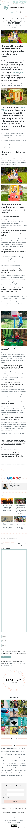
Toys (20, 773)
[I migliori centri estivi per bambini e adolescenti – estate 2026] (20, 519)
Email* (4, 790)
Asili (18, 748)
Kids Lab (13, 761)
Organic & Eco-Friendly (13, 765)
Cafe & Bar (6, 751)
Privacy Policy (7, 820)
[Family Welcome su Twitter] (20, 2)
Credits (14, 818)
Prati (4, 770)
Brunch (2, 751)
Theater (17, 773)
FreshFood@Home (5, 760)
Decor (14, 754)
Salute (22, 770)
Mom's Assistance (12, 763)
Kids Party (22, 761)
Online (5, 765)
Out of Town (22, 765)
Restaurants (15, 770)
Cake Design (12, 751)
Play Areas (12, 472)
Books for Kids (23, 748)
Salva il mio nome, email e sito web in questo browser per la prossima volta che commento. (13, 652)
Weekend (6, 775)
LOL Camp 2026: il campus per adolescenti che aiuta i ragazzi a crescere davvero (7, 509)
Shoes (2, 773)
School (25, 770)
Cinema (3, 754)
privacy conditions (18, 797)
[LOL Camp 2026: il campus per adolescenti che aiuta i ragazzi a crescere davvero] (7, 501)
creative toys (4, 472)
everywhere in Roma (11, 757)
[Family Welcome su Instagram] (17, 2)
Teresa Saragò (16, 25)
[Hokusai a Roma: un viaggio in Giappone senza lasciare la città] (7, 519)
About (4, 808)
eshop (3, 757)
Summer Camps (10, 773)
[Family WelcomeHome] (14, 7)
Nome (4, 794)
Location (5, 763)
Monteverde (19, 763)
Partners (17, 808)
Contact (11, 808)
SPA (5, 773)
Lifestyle (10, 16)
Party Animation (8, 768)
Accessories (12, 749)
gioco (6, 146)
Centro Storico (20, 751)
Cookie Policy (14, 820)
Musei (23, 763)
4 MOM (4, 749)
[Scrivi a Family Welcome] (25, 2)
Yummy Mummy (18, 775)
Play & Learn (16, 16)
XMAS (11, 775)
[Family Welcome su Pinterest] (22, 2)
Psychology (8, 770)
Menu (15, 11)
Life (1, 763)
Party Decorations (19, 768)
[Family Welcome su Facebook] (14, 2)
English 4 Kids (20, 754)
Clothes (8, 754)
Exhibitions (19, 757)
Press (24, 808)
